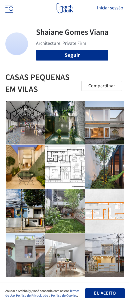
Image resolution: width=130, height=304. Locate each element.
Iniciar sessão (110, 8)
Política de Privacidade (32, 295)
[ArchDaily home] (64, 8)
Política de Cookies (64, 295)
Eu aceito (105, 293)
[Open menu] (8, 8)
